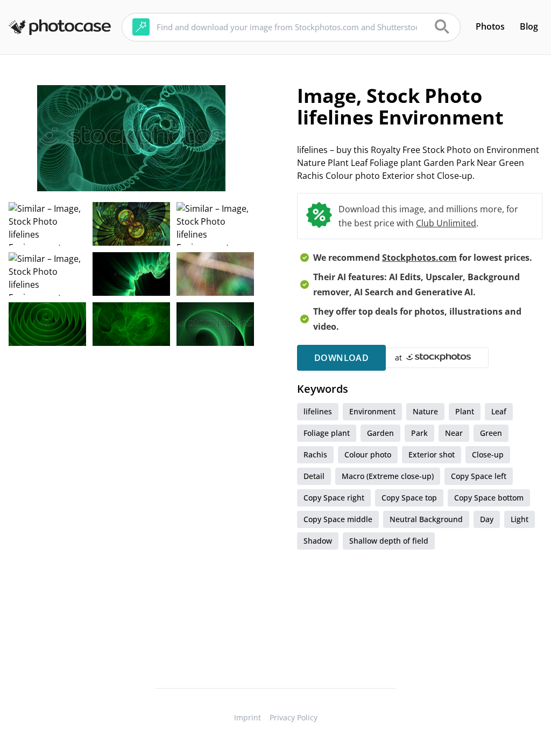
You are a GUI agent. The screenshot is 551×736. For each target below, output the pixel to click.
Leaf (498, 411)
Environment (372, 411)
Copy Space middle (337, 519)
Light (519, 519)
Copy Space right (333, 497)
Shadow (317, 541)
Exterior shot (431, 454)
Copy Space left (478, 476)
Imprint (247, 717)
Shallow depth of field (388, 541)
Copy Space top (409, 497)
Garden (380, 433)
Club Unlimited (446, 223)
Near (454, 433)
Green (491, 433)
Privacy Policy (293, 717)
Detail (313, 476)
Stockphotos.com (419, 257)
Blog (529, 26)
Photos (490, 26)
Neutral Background (426, 519)
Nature (425, 411)
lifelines (317, 411)
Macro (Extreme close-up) (388, 476)
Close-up (488, 454)
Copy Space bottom (489, 497)
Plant (464, 411)
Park (419, 433)
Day (486, 519)
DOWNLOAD (341, 358)
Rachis (315, 454)
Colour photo (367, 454)
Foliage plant (326, 433)
